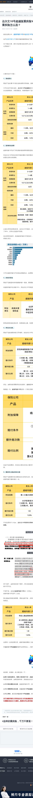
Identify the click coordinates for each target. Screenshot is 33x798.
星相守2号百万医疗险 (8, 728)
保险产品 (26, 15)
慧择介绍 (9, 771)
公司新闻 (16, 771)
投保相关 (9, 768)
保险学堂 (14, 15)
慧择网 (15, 29)
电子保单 (16, 768)
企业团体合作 (24, 1)
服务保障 (23, 768)
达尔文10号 (29, 34)
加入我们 (23, 771)
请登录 (4, 1)
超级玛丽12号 (18, 34)
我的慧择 (15, 1)
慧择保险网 (8, 15)
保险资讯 (20, 15)
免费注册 (9, 1)
